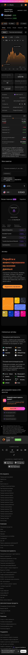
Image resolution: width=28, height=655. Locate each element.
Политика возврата (5, 628)
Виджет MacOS (4, 608)
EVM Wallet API (3, 595)
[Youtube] (25, 451)
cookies (11, 650)
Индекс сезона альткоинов (7, 577)
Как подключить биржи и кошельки (9, 637)
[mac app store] (14, 466)
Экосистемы (3, 520)
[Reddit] (17, 451)
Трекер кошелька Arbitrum (6, 497)
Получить (18, 439)
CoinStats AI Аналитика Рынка (7, 486)
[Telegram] (20, 104)
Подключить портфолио (12, 286)
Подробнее (23, 199)
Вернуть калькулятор (5, 556)
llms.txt (1, 588)
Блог (1, 481)
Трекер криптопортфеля (6, 477)
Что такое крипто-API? (10, 412)
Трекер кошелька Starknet (6, 493)
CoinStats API (3, 538)
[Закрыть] (26, 1)
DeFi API (2, 597)
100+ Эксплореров (5, 581)
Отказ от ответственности (7, 619)
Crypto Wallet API (4, 590)
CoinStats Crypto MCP (5, 586)
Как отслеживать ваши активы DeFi (9, 639)
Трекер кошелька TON (6, 509)
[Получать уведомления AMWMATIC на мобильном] (17, 23)
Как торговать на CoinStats (7, 644)
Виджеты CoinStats (5, 570)
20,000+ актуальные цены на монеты (9, 579)
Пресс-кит (3, 531)
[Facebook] (14, 455)
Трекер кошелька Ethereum (7, 504)
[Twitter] (22, 104)
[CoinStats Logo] (8, 5)
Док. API (2, 540)
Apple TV (2, 613)
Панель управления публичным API (9, 543)
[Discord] (25, 104)
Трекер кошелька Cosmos (6, 502)
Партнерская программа (6, 488)
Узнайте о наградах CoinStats (7, 646)
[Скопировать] (22, 94)
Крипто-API (13, 408)
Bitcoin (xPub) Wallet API (6, 600)
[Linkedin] (21, 451)
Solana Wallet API (4, 593)
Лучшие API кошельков (11, 419)
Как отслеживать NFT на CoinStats (9, 648)
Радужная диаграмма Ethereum (8, 565)
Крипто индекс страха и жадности (9, 567)
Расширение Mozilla (5, 610)
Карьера (2, 533)
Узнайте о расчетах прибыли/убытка (9, 641)
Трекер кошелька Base (6, 506)
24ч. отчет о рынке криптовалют (8, 572)
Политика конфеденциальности (8, 624)
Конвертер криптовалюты (7, 560)
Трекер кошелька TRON (6, 511)
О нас (1, 547)
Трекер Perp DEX (4, 518)
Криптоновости (4, 483)
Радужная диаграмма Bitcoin (7, 563)
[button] (22, 94)
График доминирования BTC (7, 574)
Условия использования (6, 621)
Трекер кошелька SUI (5, 516)
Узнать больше (14, 217)
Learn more (21, 1)
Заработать (3, 479)
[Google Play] (19, 462)
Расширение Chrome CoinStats (7, 606)
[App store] (9, 462)
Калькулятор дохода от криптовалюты (10, 554)
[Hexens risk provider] (14, 220)
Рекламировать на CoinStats (7, 536)
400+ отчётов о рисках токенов (8, 583)
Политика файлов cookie (6, 626)
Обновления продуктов (6, 527)
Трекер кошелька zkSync (6, 495)
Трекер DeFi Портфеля (6, 490)
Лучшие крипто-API (10, 415)
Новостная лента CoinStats (7, 545)
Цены (1, 529)
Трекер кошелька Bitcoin (6, 513)
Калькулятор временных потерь (8, 558)
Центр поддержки (5, 635)
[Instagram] (6, 451)
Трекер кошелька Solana (6, 500)
